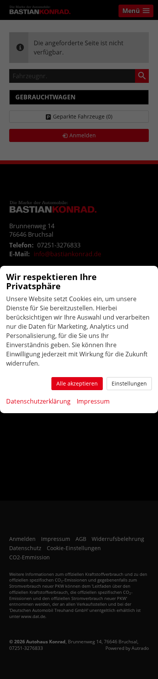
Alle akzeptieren (77, 383)
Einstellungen (129, 383)
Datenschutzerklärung (38, 401)
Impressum (93, 401)
